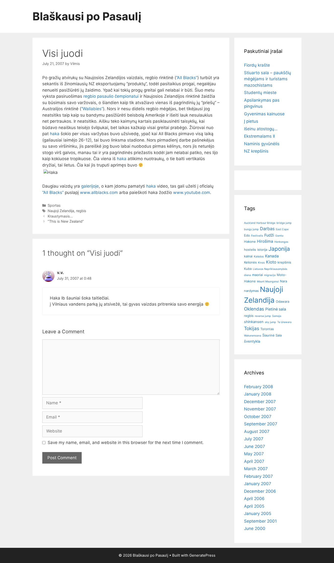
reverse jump (263, 316)
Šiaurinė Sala (272, 335)
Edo (247, 235)
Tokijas (251, 328)
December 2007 (260, 401)
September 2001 (260, 521)
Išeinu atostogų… (261, 128)
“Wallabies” (92, 108)
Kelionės (250, 262)
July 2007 (253, 438)
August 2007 (256, 431)
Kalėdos (259, 256)
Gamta (279, 235)
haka (54, 133)
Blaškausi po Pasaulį (87, 16)
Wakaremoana (252, 335)
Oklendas (254, 308)
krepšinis (284, 262)
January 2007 (257, 483)
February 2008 (258, 386)
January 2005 (257, 513)
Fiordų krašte (257, 65)
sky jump (270, 322)
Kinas (261, 262)
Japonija (279, 248)
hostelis (250, 250)
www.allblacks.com (99, 192)
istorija (262, 250)
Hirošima (265, 241)
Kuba (248, 269)
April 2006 (254, 498)
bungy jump (251, 229)
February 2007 (258, 476)
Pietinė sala (275, 309)
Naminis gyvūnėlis (261, 143)
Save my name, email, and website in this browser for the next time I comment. (126, 442)
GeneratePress (202, 555)
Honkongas (281, 241)
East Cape (282, 229)
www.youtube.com (191, 192)
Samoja (276, 316)
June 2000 (254, 528)
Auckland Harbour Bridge (259, 223)
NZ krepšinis (256, 151)
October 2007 (257, 416)
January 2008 (257, 394)
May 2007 (254, 453)
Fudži (269, 235)
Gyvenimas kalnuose (264, 113)
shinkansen (254, 322)
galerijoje (90, 186)
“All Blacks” (186, 77)
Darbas (267, 228)
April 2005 (254, 506)
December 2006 (260, 491)
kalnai (248, 256)
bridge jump (284, 223)
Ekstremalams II (259, 136)
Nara (283, 281)
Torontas (267, 329)
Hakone (250, 241)
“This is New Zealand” (66, 221)
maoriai (257, 275)
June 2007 (254, 446)
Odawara (282, 301)
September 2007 (260, 423)
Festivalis (257, 235)
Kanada (272, 256)
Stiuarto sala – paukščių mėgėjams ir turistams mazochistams (267, 79)
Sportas (54, 205)
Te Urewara (284, 322)
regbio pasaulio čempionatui (111, 96)
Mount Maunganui (268, 281)
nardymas (251, 291)
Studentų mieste (260, 92)
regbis (81, 211)
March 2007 (256, 468)
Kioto (271, 262)
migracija (270, 275)
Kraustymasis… (60, 216)
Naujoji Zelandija (61, 211)
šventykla (252, 341)
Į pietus (251, 121)
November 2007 (260, 409)
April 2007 (254, 461)
